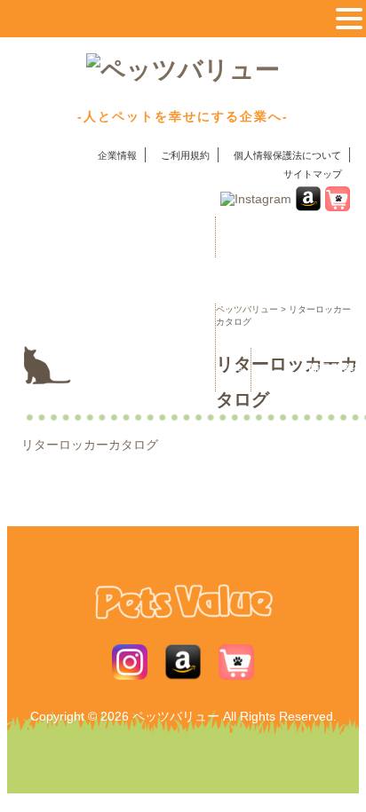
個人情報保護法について (287, 155)
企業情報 (117, 155)
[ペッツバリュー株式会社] (183, 72)
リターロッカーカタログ (89, 445)
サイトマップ (312, 174)
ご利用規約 (185, 155)
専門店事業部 (165, 368)
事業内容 (130, 325)
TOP (129, 237)
